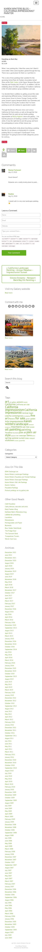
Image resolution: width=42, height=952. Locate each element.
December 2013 (10, 668)
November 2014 (10, 644)
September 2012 (11, 706)
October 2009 (10, 798)
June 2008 (8, 841)
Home (2, 17)
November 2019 (10, 571)
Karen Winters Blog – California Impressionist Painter (19, 11)
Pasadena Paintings (11, 488)
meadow (31, 424)
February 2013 (10, 692)
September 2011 (11, 736)
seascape (22, 435)
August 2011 (9, 738)
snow (33, 435)
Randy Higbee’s (18, 116)
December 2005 (10, 922)
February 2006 (10, 916)
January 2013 (9, 695)
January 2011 (9, 757)
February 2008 (10, 851)
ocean (32, 427)
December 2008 (10, 825)
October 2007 (10, 862)
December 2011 (10, 728)
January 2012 (9, 725)
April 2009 (8, 814)
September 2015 (11, 628)
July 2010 (8, 773)
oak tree (25, 427)
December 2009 (10, 792)
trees (27, 438)
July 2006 (8, 903)
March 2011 (9, 752)
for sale (20, 418)
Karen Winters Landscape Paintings (16, 474)
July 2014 (8, 652)
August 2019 (9, 574)
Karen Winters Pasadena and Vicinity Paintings (20, 477)
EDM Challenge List (11, 471)
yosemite (22, 441)
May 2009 (8, 811)
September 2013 (11, 676)
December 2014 (10, 641)
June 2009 (8, 808)
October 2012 (10, 703)
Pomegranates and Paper (13, 523)
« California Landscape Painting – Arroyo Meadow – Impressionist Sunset (19, 270)
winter (16, 440)
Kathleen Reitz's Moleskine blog (15, 512)
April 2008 (8, 846)
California (10, 404)
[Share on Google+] (29, 150)
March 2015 (9, 636)
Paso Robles (15, 433)
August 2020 (9, 563)
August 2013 (9, 679)
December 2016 (10, 609)
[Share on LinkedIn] (34, 150)
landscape (22, 424)
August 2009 (9, 803)
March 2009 (9, 816)
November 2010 (10, 763)
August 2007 (9, 868)
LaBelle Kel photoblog (12, 515)
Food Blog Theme (21, 946)
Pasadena (8, 432)
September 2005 (11, 930)
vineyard (32, 438)
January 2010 (9, 790)
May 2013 (8, 684)
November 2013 (10, 671)
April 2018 (8, 585)
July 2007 (8, 870)
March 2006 (9, 913)
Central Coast (27, 413)
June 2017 (8, 595)
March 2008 (9, 849)
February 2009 (10, 819)
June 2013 (8, 682)
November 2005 (10, 924)
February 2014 (10, 663)
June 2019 (8, 577)
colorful (8, 416)
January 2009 (9, 822)
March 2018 (9, 587)
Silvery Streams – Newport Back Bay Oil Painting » (23, 279)
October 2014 (10, 647)
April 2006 (8, 911)
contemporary (17, 416)
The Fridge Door (10, 531)
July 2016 (8, 614)
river (17, 436)
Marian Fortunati (14, 170)
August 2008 (9, 835)
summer (15, 438)
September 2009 (11, 800)
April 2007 (8, 878)
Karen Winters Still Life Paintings (16, 482)
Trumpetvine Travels (12, 536)
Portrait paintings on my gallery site (17, 490)
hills (7, 421)
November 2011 (10, 730)
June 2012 (8, 711)
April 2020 (8, 566)
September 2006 (11, 897)
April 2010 (8, 781)
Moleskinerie (9, 520)
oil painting (13, 429)
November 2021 (10, 558)
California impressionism (14, 408)
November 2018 (10, 579)
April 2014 (8, 657)
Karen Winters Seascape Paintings (16, 480)
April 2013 (8, 687)
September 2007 (11, 865)
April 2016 (8, 617)
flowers (12, 418)
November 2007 (10, 860)
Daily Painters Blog (11, 509)
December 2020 (10, 560)
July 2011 (8, 741)
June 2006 (8, 905)
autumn (20, 402)
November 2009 (10, 795)
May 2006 (8, 908)
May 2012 (8, 714)
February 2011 (10, 754)
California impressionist (21, 411)
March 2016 (9, 620)
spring (8, 437)
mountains (16, 426)
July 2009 (8, 806)
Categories (9, 454)
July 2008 (8, 838)
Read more (8, 293)
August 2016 (9, 612)
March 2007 (9, 881)
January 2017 (9, 606)
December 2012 (10, 698)
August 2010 (9, 771)
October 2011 (10, 733)
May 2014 (8, 655)
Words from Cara (10, 539)
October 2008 (10, 830)
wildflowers (9, 440)
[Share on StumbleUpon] (4, 155)
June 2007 (8, 873)
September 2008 (11, 833)
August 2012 (9, 709)
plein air (22, 432)
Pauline (11, 194)
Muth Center (14, 82)
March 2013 (9, 690)
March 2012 (9, 719)
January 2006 (9, 919)
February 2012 (10, 722)
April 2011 (8, 749)
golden (32, 419)
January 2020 (9, 569)
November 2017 (10, 590)
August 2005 (9, 932)
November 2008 (10, 827)
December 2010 (10, 760)
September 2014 (11, 649)
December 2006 (10, 889)
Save (5, 23)
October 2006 (10, 895)
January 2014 (9, 666)
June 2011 (8, 744)
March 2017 (9, 601)
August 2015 (9, 631)
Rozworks (8, 525)
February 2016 (10, 622)
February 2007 (10, 884)
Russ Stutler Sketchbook (13, 528)
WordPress (25, 948)
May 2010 (8, 779)
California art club (22, 404)
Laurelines (8, 517)
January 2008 (9, 854)
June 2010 (8, 776)
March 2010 (9, 784)
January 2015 (9, 639)
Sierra (29, 435)
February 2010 (10, 787)
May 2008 (8, 843)
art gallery (12, 402)
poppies (13, 435)
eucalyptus (27, 416)
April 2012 (8, 717)
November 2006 (10, 892)
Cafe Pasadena (10, 504)
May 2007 (8, 876)
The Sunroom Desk (11, 533)
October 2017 (10, 593)
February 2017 (10, 604)
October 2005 (10, 927)
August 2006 (9, 900)
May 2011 (8, 746)
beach (25, 402)
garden (28, 419)
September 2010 (11, 768)
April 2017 (8, 598)
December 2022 (10, 552)
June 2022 (8, 555)
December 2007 (10, 857)
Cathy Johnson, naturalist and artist (16, 507)
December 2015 (10, 625)
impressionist (17, 421)
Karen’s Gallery (10, 485)
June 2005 (8, 938)
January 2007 (9, 887)
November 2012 (10, 701)
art (7, 401)
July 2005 (8, 935)
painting (26, 429)
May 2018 (8, 582)
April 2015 (8, 633)
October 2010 (10, 765)
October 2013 (10, 674)
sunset (22, 438)
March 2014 (9, 660)
